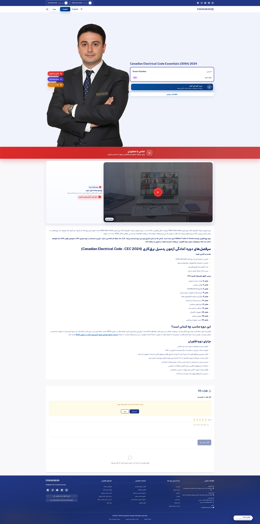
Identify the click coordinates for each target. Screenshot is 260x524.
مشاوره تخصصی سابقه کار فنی (138, 499)
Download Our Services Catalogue (63, 500)
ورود (54, 9)
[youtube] (205, 2)
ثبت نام (134, 411)
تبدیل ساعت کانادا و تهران (105, 496)
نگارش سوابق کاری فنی (140, 486)
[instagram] (212, 2)
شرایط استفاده (147, 519)
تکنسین (178, 493)
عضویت (65, 9)
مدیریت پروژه (176, 490)
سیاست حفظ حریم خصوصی (132, 519)
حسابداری (177, 499)
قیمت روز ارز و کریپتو (106, 493)
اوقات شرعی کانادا (107, 490)
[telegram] (201, 2)
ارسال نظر (203, 442)
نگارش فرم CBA (142, 490)
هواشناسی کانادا (108, 486)
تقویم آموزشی (142, 502)
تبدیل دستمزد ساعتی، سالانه (105, 499)
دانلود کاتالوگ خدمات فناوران (63, 496)
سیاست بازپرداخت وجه (114, 519)
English (75, 9)
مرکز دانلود (109, 502)
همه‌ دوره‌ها (177, 502)
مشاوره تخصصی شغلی (140, 496)
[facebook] (197, 2)
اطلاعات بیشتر (172, 94)
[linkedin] (208, 2)
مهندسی (178, 486)
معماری (178, 496)
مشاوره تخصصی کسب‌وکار (139, 493)
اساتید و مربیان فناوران (174, 506)
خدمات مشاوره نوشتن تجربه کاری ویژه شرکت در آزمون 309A (97, 334)
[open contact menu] (255, 518)
